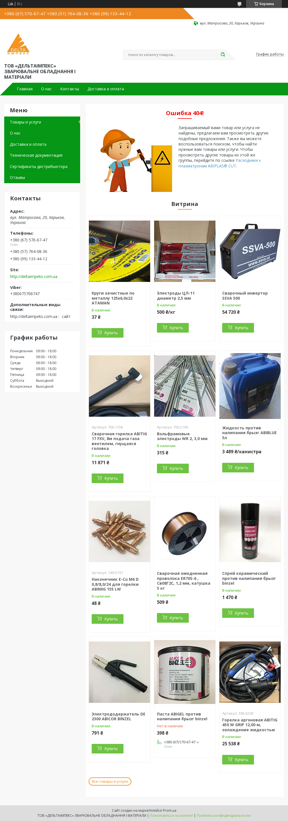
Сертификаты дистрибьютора (39, 166)
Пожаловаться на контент (171, 815)
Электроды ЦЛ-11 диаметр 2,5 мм (176, 295)
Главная (25, 89)
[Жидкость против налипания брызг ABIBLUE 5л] (250, 386)
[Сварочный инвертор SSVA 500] (250, 251)
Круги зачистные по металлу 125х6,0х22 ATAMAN (113, 298)
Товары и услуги (25, 122)
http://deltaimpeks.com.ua (33, 276)
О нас (46, 89)
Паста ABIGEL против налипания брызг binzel (182, 716)
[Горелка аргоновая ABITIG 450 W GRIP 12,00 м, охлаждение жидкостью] (250, 672)
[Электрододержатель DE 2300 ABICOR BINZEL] (119, 672)
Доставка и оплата (105, 89)
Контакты (69, 89)
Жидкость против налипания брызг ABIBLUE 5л (249, 432)
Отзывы (17, 177)
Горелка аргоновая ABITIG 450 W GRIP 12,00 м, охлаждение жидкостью (249, 724)
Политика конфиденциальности (224, 815)
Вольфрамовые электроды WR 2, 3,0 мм (182, 436)
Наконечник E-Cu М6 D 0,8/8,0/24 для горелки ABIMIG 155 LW (115, 584)
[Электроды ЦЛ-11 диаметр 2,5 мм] (184, 251)
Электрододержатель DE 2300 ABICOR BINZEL (118, 716)
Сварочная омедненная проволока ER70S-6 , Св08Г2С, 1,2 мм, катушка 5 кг (183, 581)
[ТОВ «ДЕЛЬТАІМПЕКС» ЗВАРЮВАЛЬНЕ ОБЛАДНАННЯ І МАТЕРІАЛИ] (18, 44)
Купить (111, 332)
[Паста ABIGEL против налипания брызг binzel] (184, 672)
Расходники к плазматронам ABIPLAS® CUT (220, 163)
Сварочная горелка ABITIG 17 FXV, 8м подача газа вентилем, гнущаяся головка (119, 441)
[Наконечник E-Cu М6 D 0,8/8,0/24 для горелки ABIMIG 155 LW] (119, 531)
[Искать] (222, 55)
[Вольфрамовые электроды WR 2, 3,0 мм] (184, 386)
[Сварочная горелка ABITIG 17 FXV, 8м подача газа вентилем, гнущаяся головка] (119, 386)
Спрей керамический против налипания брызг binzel (249, 578)
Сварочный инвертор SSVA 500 (245, 295)
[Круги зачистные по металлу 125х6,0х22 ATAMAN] (119, 251)
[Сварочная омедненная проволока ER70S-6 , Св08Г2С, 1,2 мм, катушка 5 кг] (184, 531)
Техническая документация (36, 155)
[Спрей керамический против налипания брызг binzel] (250, 531)
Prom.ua (169, 810)
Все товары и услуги (110, 781)
